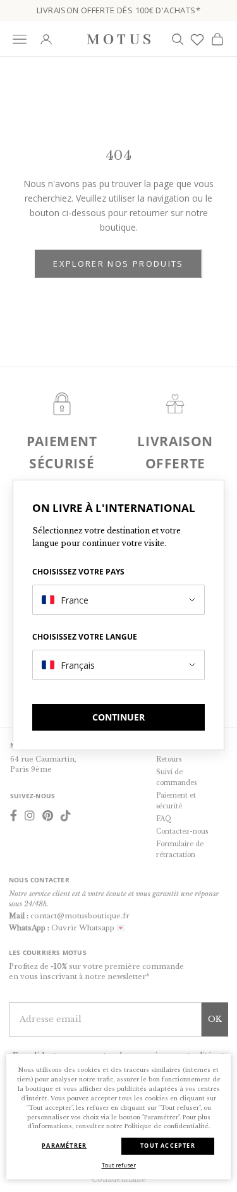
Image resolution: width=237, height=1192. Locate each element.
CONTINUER (118, 717)
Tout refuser (119, 1165)
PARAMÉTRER (64, 1145)
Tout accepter (167, 1145)
